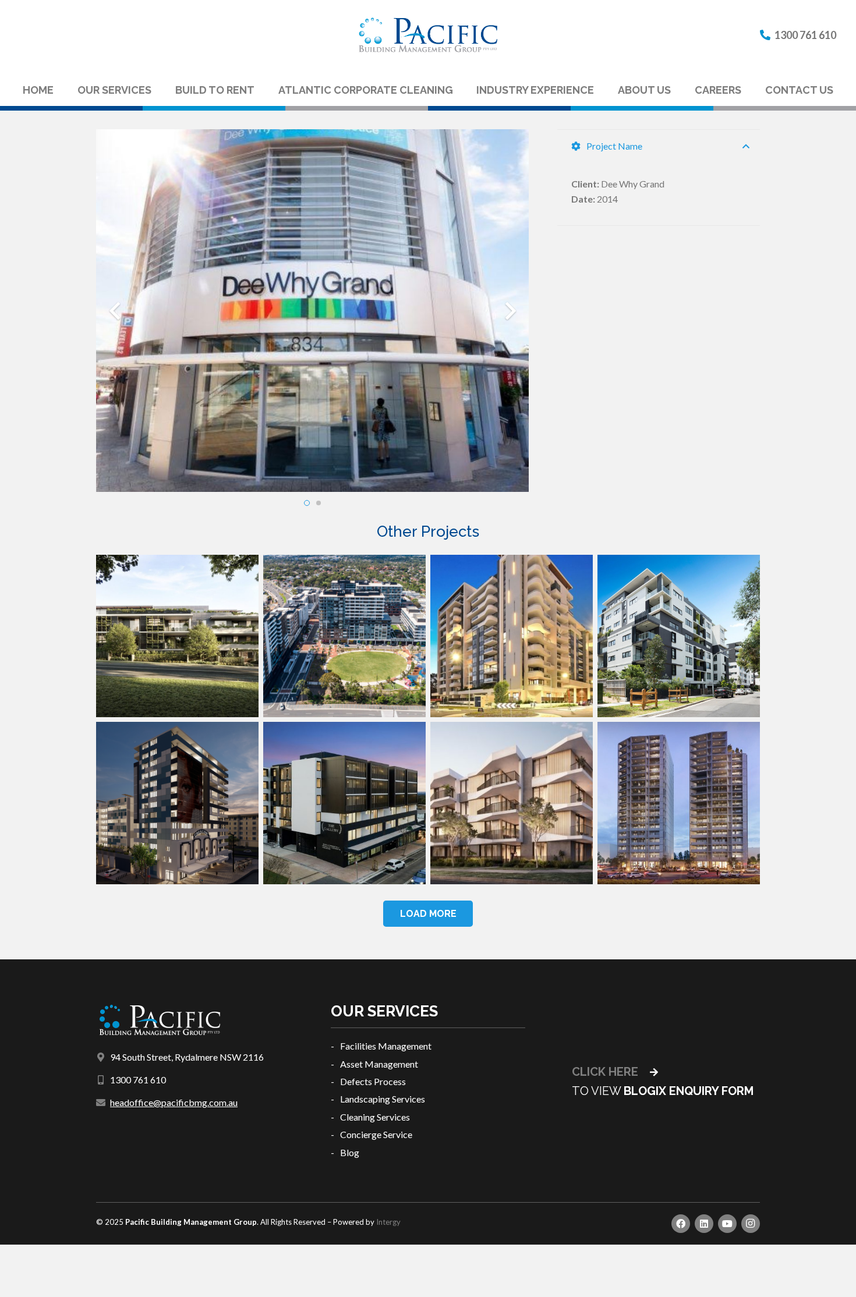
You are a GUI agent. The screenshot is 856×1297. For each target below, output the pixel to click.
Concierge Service (376, 1134)
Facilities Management (385, 1045)
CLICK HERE (606, 1072)
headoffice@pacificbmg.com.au (174, 1102)
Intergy (388, 1222)
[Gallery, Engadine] (344, 803)
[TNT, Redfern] (678, 803)
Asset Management (379, 1063)
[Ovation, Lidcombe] (511, 636)
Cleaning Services (375, 1116)
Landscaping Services (382, 1098)
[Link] (428, 35)
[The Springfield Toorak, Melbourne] (177, 636)
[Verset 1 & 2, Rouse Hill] (511, 803)
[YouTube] (727, 1223)
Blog (349, 1152)
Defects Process (373, 1081)
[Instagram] (750, 1223)
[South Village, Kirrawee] (344, 636)
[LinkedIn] (704, 1223)
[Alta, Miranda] (678, 636)
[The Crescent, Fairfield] (177, 803)
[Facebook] (680, 1223)
